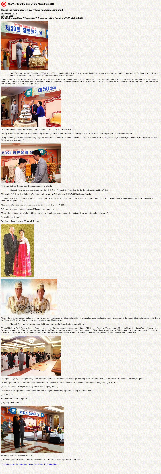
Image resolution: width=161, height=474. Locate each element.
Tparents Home (22, 464)
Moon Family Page (36, 464)
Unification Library (51, 464)
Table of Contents (8, 464)
